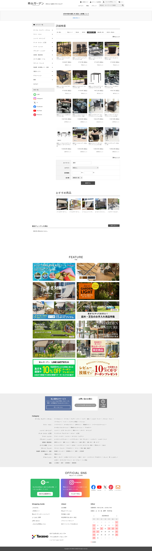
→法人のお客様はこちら (39, 524)
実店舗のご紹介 (65, 514)
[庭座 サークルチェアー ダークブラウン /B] (80, 77)
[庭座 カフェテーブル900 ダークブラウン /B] (64, 105)
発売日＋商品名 (110, 32)
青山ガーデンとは (66, 511)
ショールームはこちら (56, 540)
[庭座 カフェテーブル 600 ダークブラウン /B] (112, 77)
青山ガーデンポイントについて (41, 514)
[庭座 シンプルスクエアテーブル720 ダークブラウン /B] (96, 77)
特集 (87, 5)
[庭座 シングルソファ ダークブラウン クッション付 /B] (112, 105)
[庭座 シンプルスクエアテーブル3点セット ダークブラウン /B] (64, 134)
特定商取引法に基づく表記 (68, 517)
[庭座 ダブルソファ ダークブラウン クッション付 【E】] (96, 134)
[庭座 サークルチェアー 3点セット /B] (80, 134)
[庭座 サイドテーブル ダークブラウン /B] (112, 49)
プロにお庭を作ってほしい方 (58, 536)
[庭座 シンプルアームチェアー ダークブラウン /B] (80, 49)
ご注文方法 (35, 507)
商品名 (77, 32)
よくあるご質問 (36, 517)
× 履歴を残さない (114, 225)
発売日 (83, 32)
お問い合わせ (36, 520)
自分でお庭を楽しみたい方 (57, 533)
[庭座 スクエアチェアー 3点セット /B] (112, 134)
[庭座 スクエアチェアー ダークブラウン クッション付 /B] (96, 105)
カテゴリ (80, 5)
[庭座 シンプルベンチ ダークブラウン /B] (96, 49)
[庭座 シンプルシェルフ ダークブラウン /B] (64, 77)
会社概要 (63, 507)
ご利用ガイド (36, 511)
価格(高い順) (100, 32)
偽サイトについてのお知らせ (69, 524)
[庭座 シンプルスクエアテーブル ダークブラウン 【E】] (80, 105)
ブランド (94, 5)
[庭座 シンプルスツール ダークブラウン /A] (64, 49)
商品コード (70, 32)
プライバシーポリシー (67, 520)
